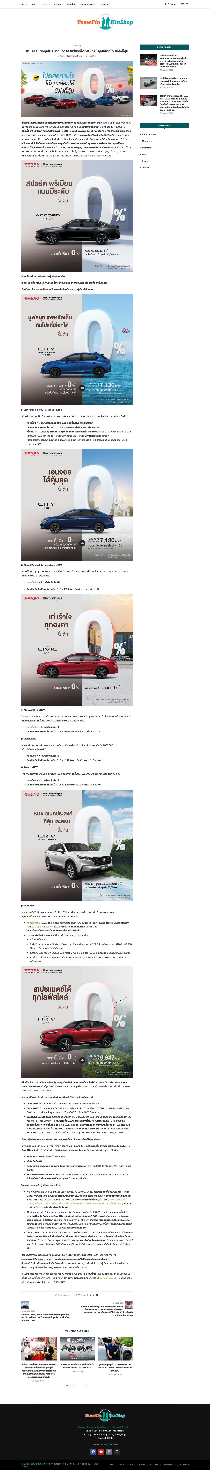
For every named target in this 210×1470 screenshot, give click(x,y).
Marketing (105, 4)
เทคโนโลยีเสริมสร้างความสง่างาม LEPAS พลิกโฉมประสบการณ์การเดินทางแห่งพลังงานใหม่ (174, 81)
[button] (25, 1361)
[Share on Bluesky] (94, 1295)
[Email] (175, 4)
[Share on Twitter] (84, 1295)
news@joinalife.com (110, 1444)
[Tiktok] (179, 4)
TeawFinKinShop (74, 55)
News (33, 4)
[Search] (187, 4)
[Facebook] (165, 4)
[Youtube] (172, 4)
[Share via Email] (97, 1295)
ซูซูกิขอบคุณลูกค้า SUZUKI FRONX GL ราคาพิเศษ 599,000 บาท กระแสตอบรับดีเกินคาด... (115, 1367)
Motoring (71, 4)
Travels (45, 4)
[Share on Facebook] (81, 1295)
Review (57, 4)
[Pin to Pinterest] (87, 1295)
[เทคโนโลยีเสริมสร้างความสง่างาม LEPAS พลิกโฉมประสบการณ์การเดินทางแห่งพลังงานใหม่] (148, 83)
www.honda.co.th (109, 1278)
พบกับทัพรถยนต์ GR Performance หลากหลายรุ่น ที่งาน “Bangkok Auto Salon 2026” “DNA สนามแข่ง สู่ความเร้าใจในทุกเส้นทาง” (173, 61)
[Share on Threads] (90, 1295)
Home (24, 4)
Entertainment (87, 4)
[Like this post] (79, 1295)
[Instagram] (168, 4)
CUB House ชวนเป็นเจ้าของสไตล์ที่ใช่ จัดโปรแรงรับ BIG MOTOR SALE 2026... (77, 1366)
